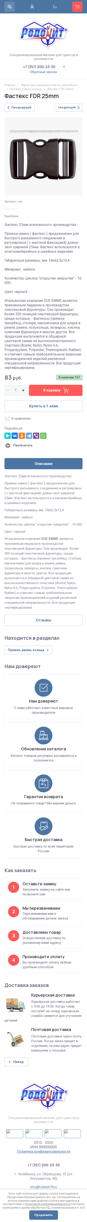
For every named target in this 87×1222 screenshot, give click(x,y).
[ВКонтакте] (15, 436)
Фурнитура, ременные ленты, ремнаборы (49, 85)
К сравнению (21, 418)
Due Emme (11, 216)
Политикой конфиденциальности (47, 1204)
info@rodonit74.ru (43, 1187)
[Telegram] (29, 436)
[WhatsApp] (43, 436)
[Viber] (36, 436)
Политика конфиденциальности (43, 1151)
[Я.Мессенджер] (7, 436)
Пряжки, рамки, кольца (26, 89)
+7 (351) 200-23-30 (39, 66)
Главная (9, 85)
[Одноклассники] (22, 436)
